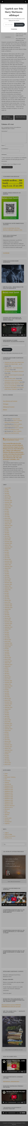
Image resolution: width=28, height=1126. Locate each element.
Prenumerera (19, 24)
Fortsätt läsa (14, 29)
